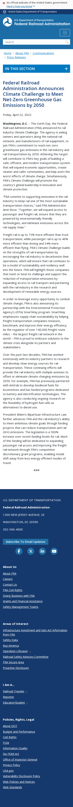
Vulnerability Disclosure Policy (21, 776)
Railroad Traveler (13, 691)
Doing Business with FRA (19, 596)
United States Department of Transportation (32, 11)
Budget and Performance (19, 731)
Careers (8, 579)
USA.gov (8, 770)
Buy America (11, 645)
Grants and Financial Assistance (23, 601)
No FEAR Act (11, 754)
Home (7, 53)
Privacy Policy (11, 765)
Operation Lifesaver (15, 651)
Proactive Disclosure (16, 668)
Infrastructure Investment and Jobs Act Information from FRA (35, 632)
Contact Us (10, 584)
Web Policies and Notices (19, 782)
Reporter (8, 697)
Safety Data (10, 640)
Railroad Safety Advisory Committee (25, 657)
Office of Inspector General (20, 759)
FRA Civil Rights (12, 590)
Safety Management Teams (20, 607)
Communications (43, 53)
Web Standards (12, 787)
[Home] (36, 23)
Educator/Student (14, 702)
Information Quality (15, 748)
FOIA (6, 743)
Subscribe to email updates (25, 542)
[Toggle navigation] (65, 32)
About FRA (22, 53)
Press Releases (16, 57)
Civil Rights (10, 737)
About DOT (10, 726)
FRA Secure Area (13, 662)
